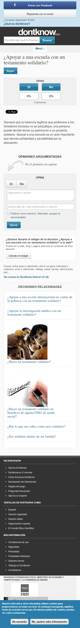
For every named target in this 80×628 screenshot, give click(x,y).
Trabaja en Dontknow (19, 565)
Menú (40, 48)
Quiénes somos (16, 560)
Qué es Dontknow (17, 467)
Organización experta (19, 523)
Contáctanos (14, 569)
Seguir (10, 71)
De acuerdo (19, 621)
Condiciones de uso (18, 542)
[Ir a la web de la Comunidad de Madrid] (24, 590)
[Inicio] (40, 32)
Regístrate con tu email (40, 14)
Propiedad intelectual (19, 556)
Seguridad (13, 546)
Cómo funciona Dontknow (21, 476)
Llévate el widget (18, 255)
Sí (29, 87)
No (51, 87)
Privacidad (13, 551)
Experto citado (15, 518)
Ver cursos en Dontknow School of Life (26, 277)
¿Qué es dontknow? (17, 24)
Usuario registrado (17, 514)
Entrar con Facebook (40, 5)
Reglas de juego (16, 486)
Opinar (14, 225)
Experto (12, 509)
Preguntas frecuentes (19, 490)
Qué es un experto (17, 495)
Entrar (31, 20)
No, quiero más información (49, 621)
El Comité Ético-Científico (21, 528)
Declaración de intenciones (22, 481)
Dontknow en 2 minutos (20, 472)
